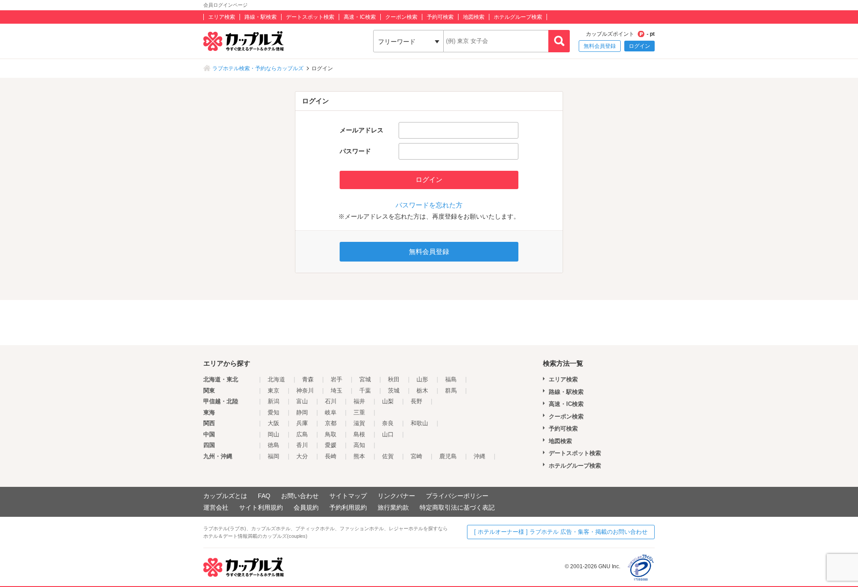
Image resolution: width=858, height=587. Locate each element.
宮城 (365, 379)
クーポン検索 (401, 17)
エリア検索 (221, 17)
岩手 (336, 379)
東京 (273, 390)
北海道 (276, 379)
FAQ (264, 495)
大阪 (273, 423)
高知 (359, 445)
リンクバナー (396, 495)
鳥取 (330, 434)
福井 (359, 401)
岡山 (273, 434)
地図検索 (473, 17)
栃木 (422, 390)
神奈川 (305, 390)
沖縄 (479, 456)
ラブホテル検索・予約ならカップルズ (257, 68)
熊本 (359, 456)
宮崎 (416, 456)
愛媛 (330, 445)
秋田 (394, 379)
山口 (388, 434)
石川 (330, 401)
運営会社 (215, 507)
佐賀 (388, 456)
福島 (451, 379)
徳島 (273, 445)
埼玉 (336, 390)
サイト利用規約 (261, 507)
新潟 (273, 401)
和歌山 (419, 423)
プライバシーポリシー (457, 495)
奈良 (388, 423)
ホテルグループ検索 (518, 17)
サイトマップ (348, 495)
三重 (359, 412)
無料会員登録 (600, 46)
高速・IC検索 (360, 17)
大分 (302, 456)
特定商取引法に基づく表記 (457, 507)
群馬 (451, 390)
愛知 (273, 412)
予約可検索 (440, 17)
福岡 (273, 456)
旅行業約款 (393, 507)
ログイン (639, 46)
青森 (308, 379)
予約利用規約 (348, 507)
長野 (416, 401)
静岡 (302, 412)
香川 (302, 445)
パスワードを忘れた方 (429, 205)
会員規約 (306, 507)
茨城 (394, 390)
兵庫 (302, 423)
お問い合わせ (300, 495)
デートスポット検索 (310, 17)
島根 (359, 434)
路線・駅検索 (260, 17)
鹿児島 (448, 456)
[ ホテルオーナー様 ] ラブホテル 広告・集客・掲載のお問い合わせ (561, 531)
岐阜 (330, 412)
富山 (302, 401)
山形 (422, 379)
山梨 (388, 401)
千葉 (365, 390)
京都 (330, 423)
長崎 (330, 456)
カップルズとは (225, 495)
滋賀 (359, 423)
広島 (302, 434)
